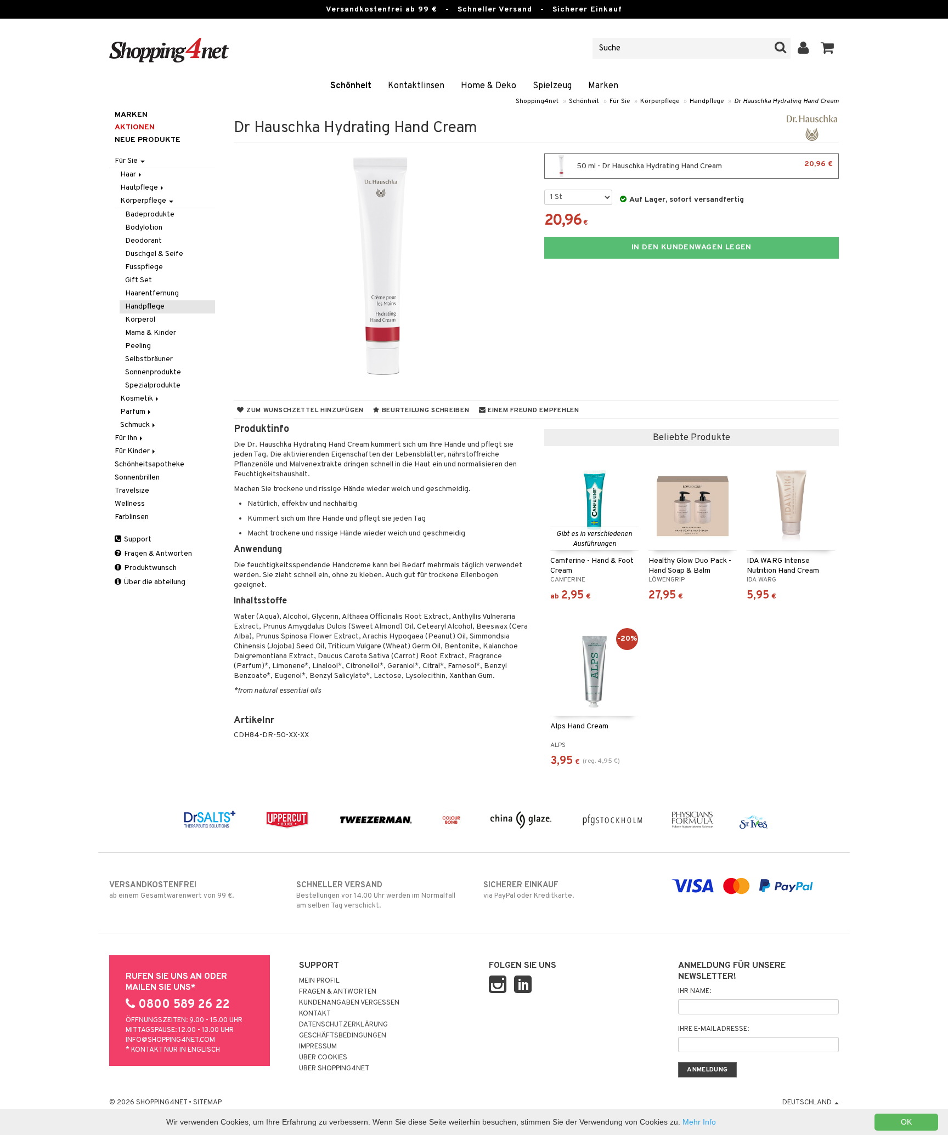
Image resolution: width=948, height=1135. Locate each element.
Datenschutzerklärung (343, 1024)
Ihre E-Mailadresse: (713, 1029)
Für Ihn (127, 438)
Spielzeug (552, 86)
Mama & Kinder (150, 333)
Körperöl (140, 319)
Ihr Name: (694, 991)
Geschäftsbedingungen (342, 1035)
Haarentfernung (152, 293)
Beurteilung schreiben (425, 410)
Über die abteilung (153, 582)
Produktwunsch (149, 568)
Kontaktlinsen (416, 86)
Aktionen (135, 127)
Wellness (130, 504)
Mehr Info (699, 1121)
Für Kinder (133, 451)
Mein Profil (319, 981)
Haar (129, 174)
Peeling (138, 346)
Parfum (133, 412)
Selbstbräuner (149, 359)
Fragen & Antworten (157, 553)
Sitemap (207, 1102)
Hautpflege (140, 187)
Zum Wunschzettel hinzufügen (304, 410)
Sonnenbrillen (137, 477)
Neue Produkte (147, 140)
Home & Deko (488, 86)
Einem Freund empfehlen (532, 410)
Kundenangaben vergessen (349, 1003)
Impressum (318, 1046)
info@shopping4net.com (170, 1040)
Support (136, 539)
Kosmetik (137, 398)
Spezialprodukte (152, 385)
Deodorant (143, 241)
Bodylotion (143, 227)
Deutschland (807, 1102)
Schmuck (135, 425)
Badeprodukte (149, 214)
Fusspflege (144, 267)
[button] (827, 48)
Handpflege (707, 101)
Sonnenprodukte (153, 372)
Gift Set (138, 280)
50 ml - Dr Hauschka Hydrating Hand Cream (704, 165)
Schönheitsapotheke (149, 464)
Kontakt (315, 1013)
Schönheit (350, 86)
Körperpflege (659, 101)
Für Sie (620, 101)
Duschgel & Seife (154, 254)
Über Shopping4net (334, 1068)
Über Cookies (323, 1057)
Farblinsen (132, 517)
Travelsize (132, 490)
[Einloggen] (803, 48)
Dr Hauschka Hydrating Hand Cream (786, 101)
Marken (603, 86)
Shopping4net (537, 101)
